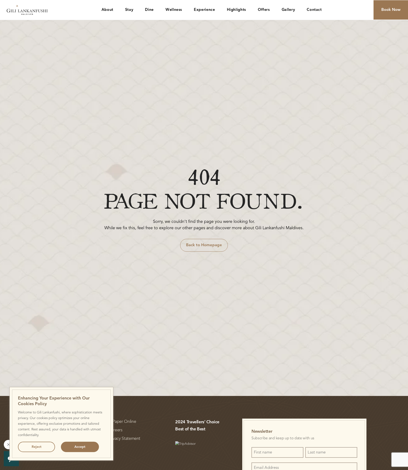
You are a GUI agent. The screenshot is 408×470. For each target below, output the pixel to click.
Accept (79, 447)
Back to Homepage (204, 245)
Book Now (390, 10)
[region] (61, 424)
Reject (36, 447)
